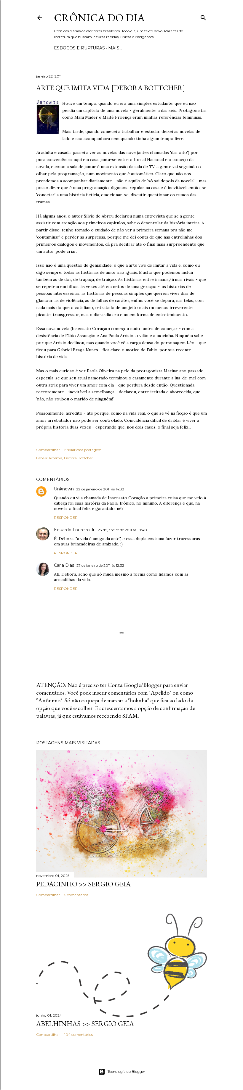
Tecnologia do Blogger (126, 1071)
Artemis (55, 458)
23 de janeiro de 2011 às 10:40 (122, 530)
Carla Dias (64, 565)
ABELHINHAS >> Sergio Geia (85, 1023)
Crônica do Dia (99, 18)
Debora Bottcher (78, 458)
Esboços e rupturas (79, 48)
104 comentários (78, 1034)
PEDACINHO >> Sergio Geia (83, 883)
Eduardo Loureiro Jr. (74, 529)
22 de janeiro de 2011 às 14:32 (100, 489)
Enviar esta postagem (83, 449)
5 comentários (76, 895)
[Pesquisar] (203, 16)
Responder (66, 517)
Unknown (64, 489)
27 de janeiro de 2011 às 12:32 (100, 565)
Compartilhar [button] (48, 449)
